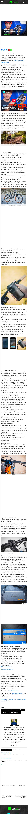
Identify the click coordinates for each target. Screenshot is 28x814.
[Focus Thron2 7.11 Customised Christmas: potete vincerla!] (6, 753)
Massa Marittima (20, 709)
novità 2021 (4, 712)
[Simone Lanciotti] (14, 720)
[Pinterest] (9, 49)
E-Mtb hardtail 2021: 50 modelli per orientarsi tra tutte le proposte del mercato (14, 761)
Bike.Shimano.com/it (13, 690)
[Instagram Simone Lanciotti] (13, 745)
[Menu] (2, 2)
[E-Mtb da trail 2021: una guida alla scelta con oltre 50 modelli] (14, 774)
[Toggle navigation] (25, 2)
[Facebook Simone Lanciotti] (11, 745)
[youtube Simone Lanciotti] (15, 745)
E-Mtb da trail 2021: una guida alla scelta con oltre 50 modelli (13, 785)
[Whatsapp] (11, 49)
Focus (3, 709)
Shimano (10, 712)
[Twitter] (4, 49)
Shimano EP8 (17, 712)
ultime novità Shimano (17, 693)
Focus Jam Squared (10, 709)
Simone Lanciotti (7, 34)
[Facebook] (2, 49)
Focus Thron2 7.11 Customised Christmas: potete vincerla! (12, 755)
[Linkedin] (7, 49)
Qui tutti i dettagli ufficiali (6, 666)
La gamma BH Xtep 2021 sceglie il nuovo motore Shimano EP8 (7, 796)
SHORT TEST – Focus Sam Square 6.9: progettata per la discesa (20, 796)
